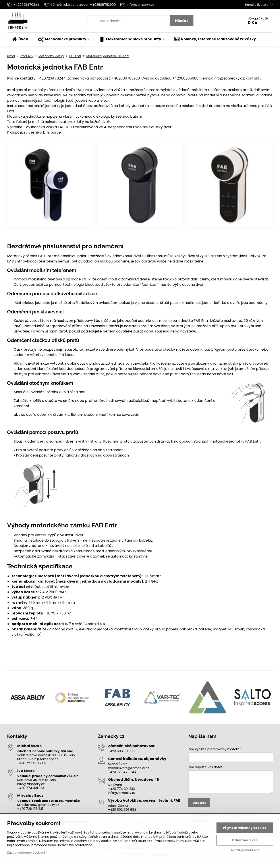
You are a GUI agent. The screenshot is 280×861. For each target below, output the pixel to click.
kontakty (253, 78)
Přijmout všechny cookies (244, 828)
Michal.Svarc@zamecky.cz (37, 759)
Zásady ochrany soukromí (27, 852)
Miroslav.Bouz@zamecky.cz (38, 805)
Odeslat (199, 803)
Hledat (181, 20)
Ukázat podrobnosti (245, 850)
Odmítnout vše (245, 840)
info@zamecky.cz (31, 784)
